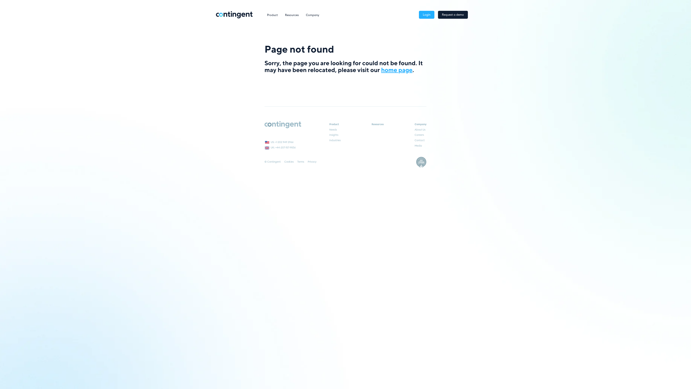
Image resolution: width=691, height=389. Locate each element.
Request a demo (453, 14)
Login (426, 14)
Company (312, 15)
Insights (333, 135)
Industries (335, 140)
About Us (420, 130)
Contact (420, 140)
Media (418, 146)
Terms (300, 162)
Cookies (289, 162)
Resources (292, 15)
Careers (419, 135)
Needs (333, 130)
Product (272, 15)
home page (396, 69)
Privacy (312, 162)
